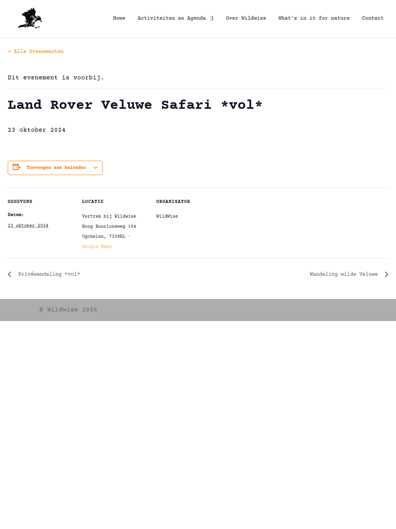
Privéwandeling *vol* (47, 274)
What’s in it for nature (314, 19)
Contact (373, 19)
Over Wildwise (246, 19)
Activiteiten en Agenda (172, 19)
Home (119, 19)
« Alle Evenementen (35, 52)
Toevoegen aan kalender (56, 167)
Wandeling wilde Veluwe (345, 274)
